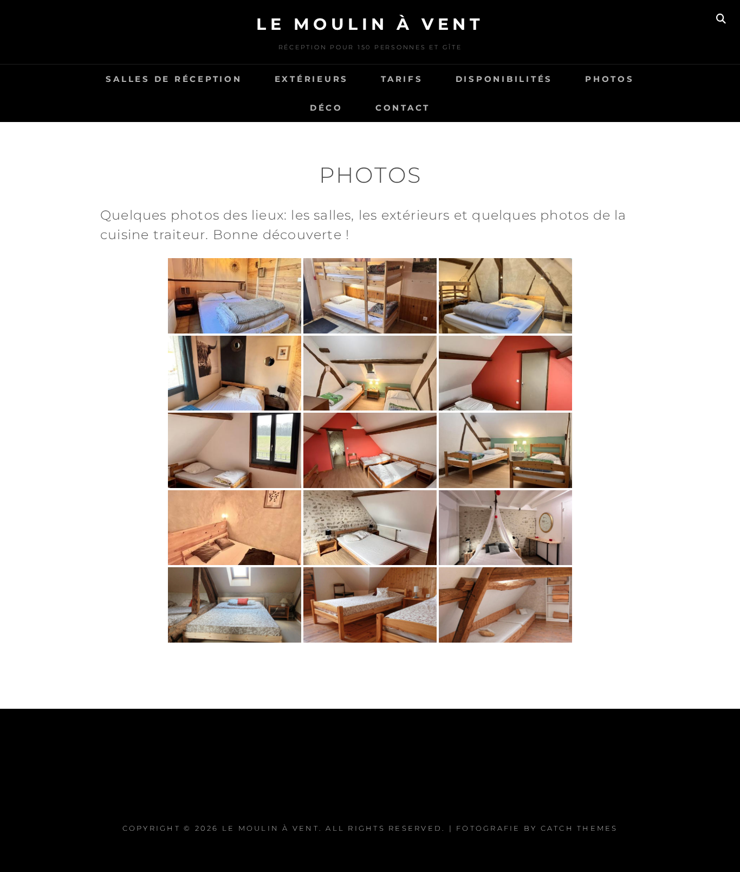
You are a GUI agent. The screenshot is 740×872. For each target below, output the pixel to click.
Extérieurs (312, 79)
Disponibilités (504, 79)
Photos (609, 79)
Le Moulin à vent (370, 24)
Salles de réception (174, 79)
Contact (402, 107)
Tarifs (402, 79)
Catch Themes (579, 828)
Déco (326, 107)
